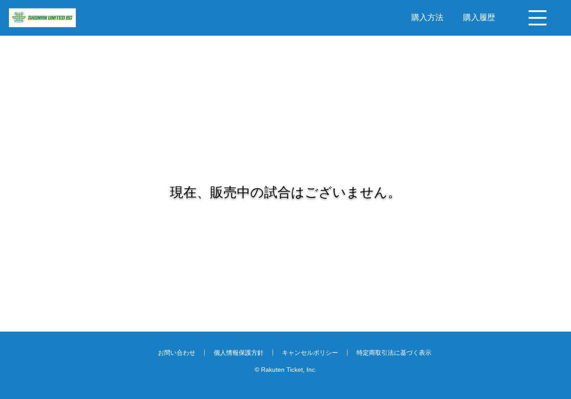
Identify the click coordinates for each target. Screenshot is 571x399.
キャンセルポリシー (310, 352)
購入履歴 (479, 16)
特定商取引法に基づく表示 (393, 352)
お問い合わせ (176, 352)
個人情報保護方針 (239, 352)
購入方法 (427, 16)
